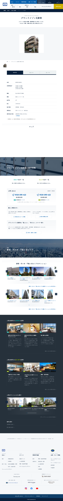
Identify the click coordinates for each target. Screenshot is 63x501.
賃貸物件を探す (10, 424)
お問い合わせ (58, 6)
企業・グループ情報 (32, 1)
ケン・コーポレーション (56, 462)
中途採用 (52, 467)
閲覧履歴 (49, 2)
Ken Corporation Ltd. (5, 4)
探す (12, 5)
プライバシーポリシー (29, 496)
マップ (23, 199)
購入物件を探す (10, 427)
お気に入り (58, 2)
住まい (12, 1)
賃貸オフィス (22, 458)
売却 (39, 466)
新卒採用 (52, 465)
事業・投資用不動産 (24, 463)
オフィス (17, 1)
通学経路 (18, 115)
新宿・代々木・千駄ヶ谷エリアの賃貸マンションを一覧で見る (42, 286)
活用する (27, 5)
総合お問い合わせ (19, 496)
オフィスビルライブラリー (25, 466)
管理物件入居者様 (41, 2)
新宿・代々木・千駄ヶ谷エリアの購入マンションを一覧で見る (42, 309)
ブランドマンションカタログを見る (47, 417)
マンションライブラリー (46, 6)
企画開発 (40, 469)
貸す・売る (4, 464)
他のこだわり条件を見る (50, 351)
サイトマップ (45, 496)
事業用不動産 (23, 1)
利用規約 (38, 496)
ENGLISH (39, 1)
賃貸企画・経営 (41, 461)
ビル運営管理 (22, 461)
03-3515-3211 (19, 197)
